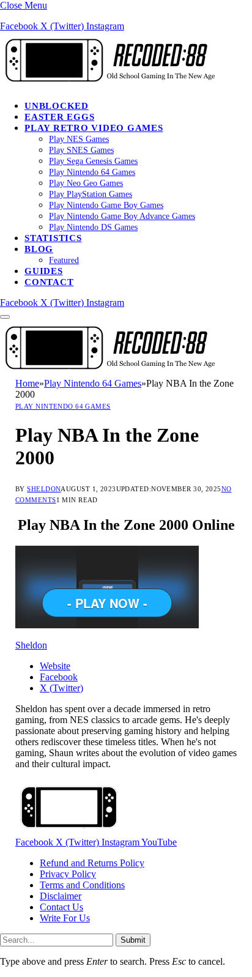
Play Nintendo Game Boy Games (106, 205)
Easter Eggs (59, 117)
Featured (64, 260)
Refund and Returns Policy (92, 863)
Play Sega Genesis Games (93, 161)
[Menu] (5, 317)
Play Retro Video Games (93, 128)
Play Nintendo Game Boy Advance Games (122, 216)
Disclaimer (60, 896)
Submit (133, 940)
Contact (48, 282)
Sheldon (44, 488)
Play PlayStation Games (90, 194)
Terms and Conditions (82, 885)
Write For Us (65, 918)
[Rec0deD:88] (107, 85)
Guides (43, 271)
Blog (38, 249)
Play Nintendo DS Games (93, 227)
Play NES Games (79, 139)
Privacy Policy (68, 874)
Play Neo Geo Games (86, 183)
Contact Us (61, 907)
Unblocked (56, 106)
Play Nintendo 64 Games (92, 172)
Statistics (53, 238)
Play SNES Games (81, 150)
